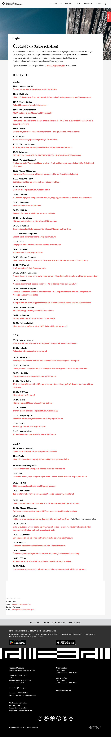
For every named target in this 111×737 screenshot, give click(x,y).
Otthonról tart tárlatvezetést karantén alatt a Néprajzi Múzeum (39, 545)
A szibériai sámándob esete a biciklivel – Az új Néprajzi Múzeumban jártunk (45, 284)
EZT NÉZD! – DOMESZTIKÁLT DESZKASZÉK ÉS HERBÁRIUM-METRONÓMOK (47, 155)
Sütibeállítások (14, 705)
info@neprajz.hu (20, 688)
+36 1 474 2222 (30, 695)
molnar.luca (16, 604)
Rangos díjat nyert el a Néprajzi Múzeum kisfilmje (34, 213)
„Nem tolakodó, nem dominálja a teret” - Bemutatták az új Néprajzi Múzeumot (46, 503)
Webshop (88, 4)
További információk (63, 690)
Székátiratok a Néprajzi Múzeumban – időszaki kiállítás (36, 182)
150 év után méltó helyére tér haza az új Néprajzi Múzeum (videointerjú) (43, 494)
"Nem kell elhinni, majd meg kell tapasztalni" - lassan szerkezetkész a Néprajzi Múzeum (50, 476)
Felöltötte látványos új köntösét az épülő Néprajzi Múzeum (38, 418)
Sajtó (46, 622)
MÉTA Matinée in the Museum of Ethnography (32, 113)
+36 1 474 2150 (22, 693)
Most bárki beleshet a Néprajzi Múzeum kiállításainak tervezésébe (41, 459)
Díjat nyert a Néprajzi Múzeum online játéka (31, 189)
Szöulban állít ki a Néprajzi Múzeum (28, 252)
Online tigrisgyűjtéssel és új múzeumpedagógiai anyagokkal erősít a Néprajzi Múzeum (49, 569)
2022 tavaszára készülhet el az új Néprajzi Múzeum (34, 486)
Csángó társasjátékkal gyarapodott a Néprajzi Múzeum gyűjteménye (42, 229)
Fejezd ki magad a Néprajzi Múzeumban (30, 105)
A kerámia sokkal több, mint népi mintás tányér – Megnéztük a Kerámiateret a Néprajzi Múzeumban (55, 276)
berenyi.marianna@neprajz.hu (23, 609)
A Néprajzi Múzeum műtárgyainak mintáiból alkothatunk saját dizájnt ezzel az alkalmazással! (52, 302)
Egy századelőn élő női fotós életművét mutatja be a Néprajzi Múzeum (43, 538)
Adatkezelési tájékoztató (18, 703)
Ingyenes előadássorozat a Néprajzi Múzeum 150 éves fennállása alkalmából (45, 174)
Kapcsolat (35, 622)
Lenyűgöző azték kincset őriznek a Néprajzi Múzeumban (37, 244)
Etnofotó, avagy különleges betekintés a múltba (33, 310)
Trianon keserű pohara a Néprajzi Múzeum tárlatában (35, 410)
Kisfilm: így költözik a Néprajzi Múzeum (29, 426)
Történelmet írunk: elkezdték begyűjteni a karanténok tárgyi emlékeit (42, 561)
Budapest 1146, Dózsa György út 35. (22, 670)
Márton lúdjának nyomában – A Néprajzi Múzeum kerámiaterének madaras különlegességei (52, 97)
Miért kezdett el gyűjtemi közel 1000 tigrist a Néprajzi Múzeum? (40, 326)
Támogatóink (74, 622)
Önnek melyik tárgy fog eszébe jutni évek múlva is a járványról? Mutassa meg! (46, 553)
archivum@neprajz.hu (56, 65)
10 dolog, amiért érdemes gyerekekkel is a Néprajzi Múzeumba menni (43, 147)
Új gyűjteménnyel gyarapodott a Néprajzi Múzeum (34, 376)
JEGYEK (109, 17)
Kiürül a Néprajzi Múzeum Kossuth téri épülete (32, 403)
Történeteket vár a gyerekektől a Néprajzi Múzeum (34, 434)
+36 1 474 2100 (21, 675)
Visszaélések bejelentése (18, 708)
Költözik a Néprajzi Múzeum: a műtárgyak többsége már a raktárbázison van (45, 343)
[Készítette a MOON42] (94, 727)
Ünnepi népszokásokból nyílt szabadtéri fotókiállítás (35, 89)
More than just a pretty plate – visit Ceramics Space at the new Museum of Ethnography (50, 260)
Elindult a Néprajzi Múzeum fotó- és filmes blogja (34, 318)
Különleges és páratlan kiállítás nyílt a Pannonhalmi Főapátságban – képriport (46, 360)
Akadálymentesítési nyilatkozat (20, 710)
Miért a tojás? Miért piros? (24, 395)
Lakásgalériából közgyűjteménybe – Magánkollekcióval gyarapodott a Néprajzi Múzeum (50, 368)
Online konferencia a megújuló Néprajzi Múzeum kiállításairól (39, 468)
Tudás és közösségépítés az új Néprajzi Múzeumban (35, 139)
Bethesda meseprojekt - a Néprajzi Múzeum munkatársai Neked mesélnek (45, 511)
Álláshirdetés (58, 622)
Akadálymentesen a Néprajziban (27, 205)
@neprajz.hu (26, 604)
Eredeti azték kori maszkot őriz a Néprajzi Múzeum (34, 237)
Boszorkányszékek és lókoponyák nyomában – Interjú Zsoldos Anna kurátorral (46, 131)
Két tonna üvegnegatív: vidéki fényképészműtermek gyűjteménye (41, 519)
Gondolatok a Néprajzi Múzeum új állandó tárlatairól (35, 451)
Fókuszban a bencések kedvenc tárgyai (30, 351)
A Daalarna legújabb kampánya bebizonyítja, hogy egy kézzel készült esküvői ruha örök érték (52, 197)
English (98, 4)
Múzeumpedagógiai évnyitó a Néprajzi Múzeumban (35, 221)
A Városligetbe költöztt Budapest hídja (29, 268)
